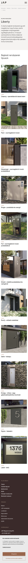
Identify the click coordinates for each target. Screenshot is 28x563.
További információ (7, 547)
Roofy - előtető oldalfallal (9, 320)
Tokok (3, 484)
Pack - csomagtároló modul (10, 133)
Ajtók (2, 491)
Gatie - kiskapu (6, 356)
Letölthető (3, 511)
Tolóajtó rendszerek (6, 493)
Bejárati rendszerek (22, 8)
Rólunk (3, 505)
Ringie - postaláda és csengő (11, 207)
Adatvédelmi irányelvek (7, 518)
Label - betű (5, 467)
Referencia (4, 516)
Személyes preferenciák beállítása (14, 558)
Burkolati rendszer (6, 496)
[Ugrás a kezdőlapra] (3, 2)
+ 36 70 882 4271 (5, 533)
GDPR (2, 521)
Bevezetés (3, 8)
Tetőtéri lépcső (5, 486)
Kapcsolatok (4, 513)
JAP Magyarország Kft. (7, 531)
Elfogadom (14, 554)
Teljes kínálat (14, 8)
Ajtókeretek (4, 489)
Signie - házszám (6, 431)
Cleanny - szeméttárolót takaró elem (13, 96)
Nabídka (8, 8)
